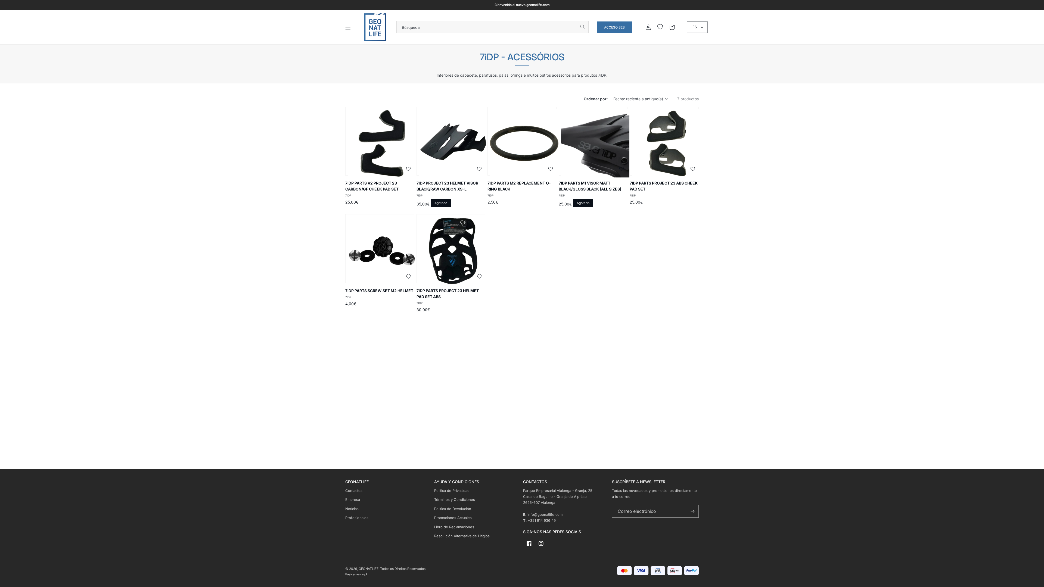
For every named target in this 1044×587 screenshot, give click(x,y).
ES (694, 27)
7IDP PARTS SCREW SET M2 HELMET (379, 290)
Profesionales (356, 518)
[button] (348, 27)
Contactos (353, 490)
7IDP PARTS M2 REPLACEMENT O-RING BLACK (519, 186)
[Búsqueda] (583, 27)
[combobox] (492, 27)
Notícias (352, 509)
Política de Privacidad (452, 490)
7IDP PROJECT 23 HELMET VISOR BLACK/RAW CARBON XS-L (447, 186)
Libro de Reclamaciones (454, 527)
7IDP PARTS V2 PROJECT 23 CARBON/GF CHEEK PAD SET (372, 186)
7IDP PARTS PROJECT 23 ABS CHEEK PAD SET (664, 186)
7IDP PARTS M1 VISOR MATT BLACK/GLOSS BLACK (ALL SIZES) (590, 186)
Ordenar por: (596, 98)
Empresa (352, 499)
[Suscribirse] (692, 511)
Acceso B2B (614, 27)
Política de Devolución (452, 509)
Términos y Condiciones (454, 499)
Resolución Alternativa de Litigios (462, 536)
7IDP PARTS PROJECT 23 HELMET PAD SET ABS (448, 293)
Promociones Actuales (453, 518)
